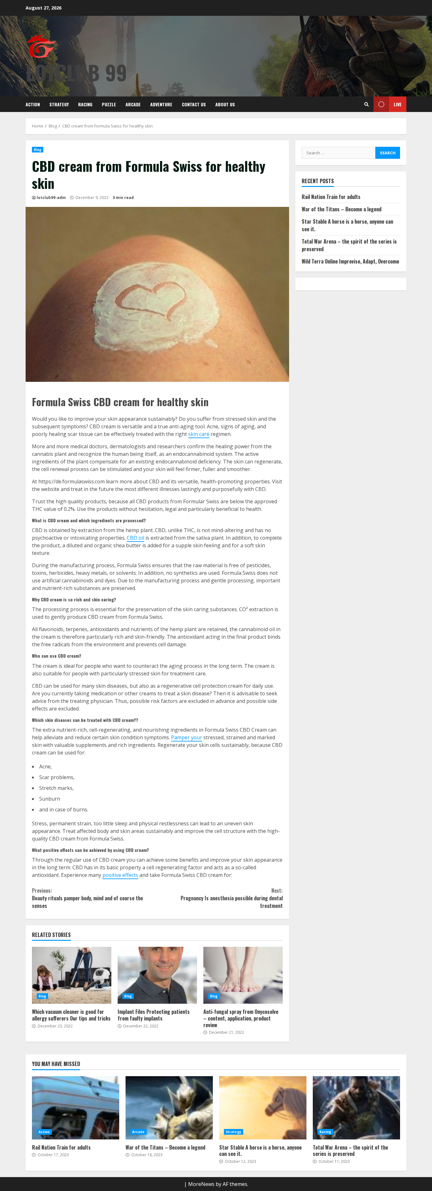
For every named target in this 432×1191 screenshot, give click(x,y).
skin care (198, 434)
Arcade (133, 104)
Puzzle (109, 104)
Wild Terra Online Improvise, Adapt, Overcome (350, 261)
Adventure (161, 104)
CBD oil (135, 537)
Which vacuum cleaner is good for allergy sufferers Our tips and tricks (71, 975)
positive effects (120, 875)
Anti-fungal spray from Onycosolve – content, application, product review (243, 975)
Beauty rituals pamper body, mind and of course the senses (87, 898)
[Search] (366, 104)
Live (398, 104)
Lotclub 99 (76, 72)
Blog (37, 149)
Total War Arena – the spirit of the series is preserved (356, 1107)
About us (225, 104)
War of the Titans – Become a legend (341, 209)
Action (33, 104)
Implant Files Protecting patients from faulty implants (157, 975)
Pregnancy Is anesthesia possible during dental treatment (231, 898)
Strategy (59, 104)
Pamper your (186, 737)
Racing (85, 104)
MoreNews (201, 1184)
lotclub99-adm (51, 197)
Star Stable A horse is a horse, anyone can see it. (262, 1107)
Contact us (194, 104)
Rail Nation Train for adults (331, 197)
